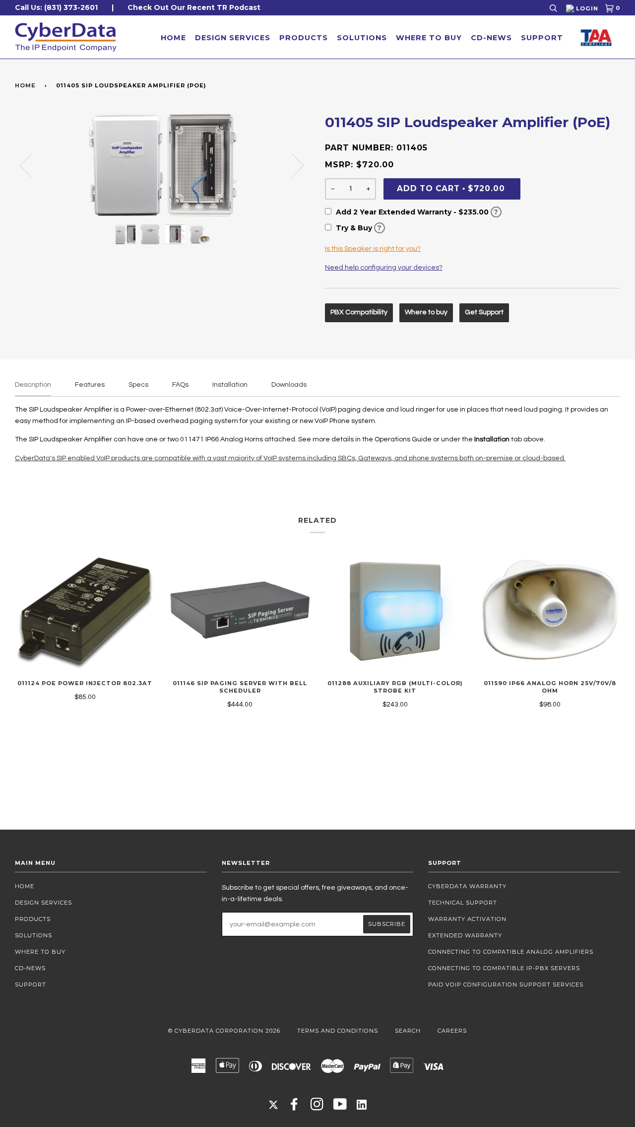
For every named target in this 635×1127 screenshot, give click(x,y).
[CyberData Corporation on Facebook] (294, 1107)
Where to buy (426, 312)
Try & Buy (358, 227)
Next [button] (292, 164)
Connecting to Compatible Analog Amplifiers (510, 951)
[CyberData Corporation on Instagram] (317, 1107)
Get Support (484, 312)
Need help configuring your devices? (384, 267)
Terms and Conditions (337, 1030)
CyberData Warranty (467, 886)
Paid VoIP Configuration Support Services (505, 984)
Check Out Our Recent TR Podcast (193, 7)
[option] (162, 165)
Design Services (232, 37)
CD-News (491, 37)
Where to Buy (429, 37)
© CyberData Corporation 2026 (224, 1030)
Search (408, 1030)
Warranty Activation (467, 919)
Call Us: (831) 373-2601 (56, 7)
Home (173, 37)
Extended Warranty (465, 935)
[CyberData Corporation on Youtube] (340, 1107)
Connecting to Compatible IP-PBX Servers (504, 968)
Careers (452, 1030)
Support (542, 37)
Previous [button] (32, 164)
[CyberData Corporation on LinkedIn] (362, 1104)
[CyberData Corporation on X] (273, 1104)
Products (303, 37)
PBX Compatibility (358, 312)
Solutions (362, 37)
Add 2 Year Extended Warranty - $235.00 (416, 212)
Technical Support (462, 902)
